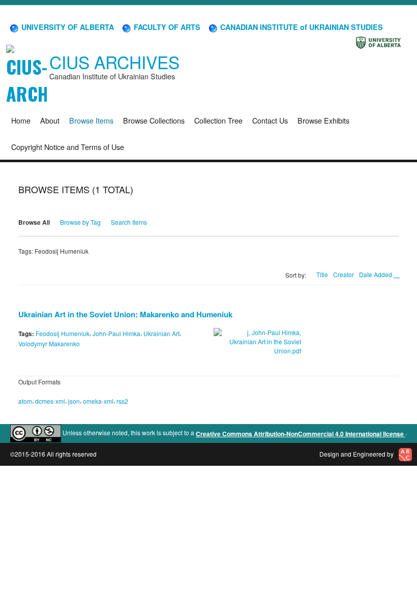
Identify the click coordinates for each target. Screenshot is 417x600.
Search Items (129, 222)
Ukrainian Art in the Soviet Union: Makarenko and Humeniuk (125, 314)
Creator (343, 274)
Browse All (34, 222)
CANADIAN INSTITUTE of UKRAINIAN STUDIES (300, 27)
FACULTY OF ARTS (166, 27)
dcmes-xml (50, 401)
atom (25, 401)
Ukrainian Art (161, 333)
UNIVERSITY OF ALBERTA (66, 27)
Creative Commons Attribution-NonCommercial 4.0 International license (300, 433)
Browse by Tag (80, 222)
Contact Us (270, 120)
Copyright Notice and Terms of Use (67, 146)
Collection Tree (218, 120)
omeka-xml (98, 401)
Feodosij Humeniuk (63, 333)
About (49, 120)
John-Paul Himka (116, 333)
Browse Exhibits (323, 120)
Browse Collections (154, 120)
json (74, 401)
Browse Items (91, 120)
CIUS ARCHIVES (114, 61)
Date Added (376, 274)
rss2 (122, 401)
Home (21, 120)
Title (322, 274)
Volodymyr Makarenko (49, 343)
